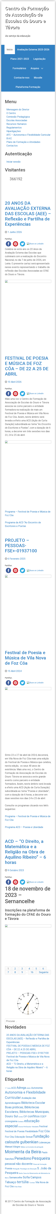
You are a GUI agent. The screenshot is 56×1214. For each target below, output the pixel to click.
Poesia (8, 1168)
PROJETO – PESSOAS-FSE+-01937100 (21, 545)
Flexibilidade (31, 1131)
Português (16, 1169)
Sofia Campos (32, 1177)
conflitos (34, 1116)
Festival (43, 1126)
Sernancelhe (15, 1177)
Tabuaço (10, 1182)
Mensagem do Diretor (17, 109)
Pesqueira (41, 1158)
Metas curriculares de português (32, 1147)
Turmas (32, 1183)
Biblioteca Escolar (33, 1103)
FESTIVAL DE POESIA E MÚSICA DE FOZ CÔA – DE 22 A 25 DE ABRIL (26, 366)
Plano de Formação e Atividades (23, 142)
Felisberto (35, 1127)
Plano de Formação (39, 1164)
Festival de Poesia (14, 1131)
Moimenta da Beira (23, 1151)
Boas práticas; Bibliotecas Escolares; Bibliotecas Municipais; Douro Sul (27, 1111)
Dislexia (21, 1122)
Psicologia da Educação (28, 1169)
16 (32, 972)
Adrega (21, 1087)
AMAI (29, 1088)
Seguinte (43, 972)
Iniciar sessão (13, 161)
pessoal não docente (19, 1164)
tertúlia (23, 1182)
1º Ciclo (8, 1088)
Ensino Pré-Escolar (24, 1127)
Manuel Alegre (12, 1146)
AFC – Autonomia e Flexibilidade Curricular (28, 134)
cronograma (11, 1121)
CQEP (43, 1116)
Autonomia (37, 1087)
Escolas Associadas (16, 120)
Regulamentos (14, 127)
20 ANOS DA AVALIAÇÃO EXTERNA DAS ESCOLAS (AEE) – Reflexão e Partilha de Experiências (28, 213)
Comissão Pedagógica (18, 116)
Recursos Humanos (16, 124)
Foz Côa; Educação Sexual (19, 1136)
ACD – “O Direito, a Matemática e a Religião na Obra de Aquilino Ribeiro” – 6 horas (25, 852)
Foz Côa (44, 1131)
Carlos (20, 1117)
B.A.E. (9, 138)
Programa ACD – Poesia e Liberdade (24, 827)
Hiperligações (13, 131)
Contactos (12, 145)
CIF (25, 1116)
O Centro (11, 113)
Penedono (22, 1158)
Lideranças (44, 1142)
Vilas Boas (18, 1187)
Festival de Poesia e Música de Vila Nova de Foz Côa (25, 658)
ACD (13, 1087)
